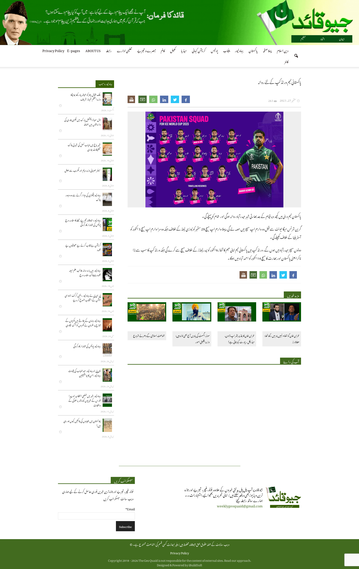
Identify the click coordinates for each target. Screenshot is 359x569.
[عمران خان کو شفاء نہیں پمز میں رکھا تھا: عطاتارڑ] (281, 312)
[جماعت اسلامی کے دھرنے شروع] (147, 312)
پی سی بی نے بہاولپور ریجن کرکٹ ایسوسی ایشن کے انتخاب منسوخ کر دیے (83, 297)
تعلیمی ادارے (124, 50)
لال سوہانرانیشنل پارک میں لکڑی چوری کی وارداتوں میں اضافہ (82, 121)
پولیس (214, 50)
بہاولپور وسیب (105, 83)
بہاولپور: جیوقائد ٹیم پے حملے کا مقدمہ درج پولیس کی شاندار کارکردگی (83, 222)
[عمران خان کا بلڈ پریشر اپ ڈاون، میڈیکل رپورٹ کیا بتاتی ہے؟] (237, 312)
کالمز (286, 61)
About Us (93, 50)
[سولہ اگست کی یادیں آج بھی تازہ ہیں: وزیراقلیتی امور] (191, 312)
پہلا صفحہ (267, 50)
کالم (163, 50)
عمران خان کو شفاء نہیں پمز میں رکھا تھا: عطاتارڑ (281, 338)
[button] (296, 56)
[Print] (132, 99)
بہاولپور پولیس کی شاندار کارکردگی (87, 345)
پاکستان (253, 50)
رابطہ (109, 50)
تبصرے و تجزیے (146, 50)
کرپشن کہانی (198, 50)
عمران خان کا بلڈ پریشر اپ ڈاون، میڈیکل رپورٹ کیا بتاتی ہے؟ (239, 338)
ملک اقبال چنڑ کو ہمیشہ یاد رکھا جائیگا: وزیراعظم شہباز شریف (85, 96)
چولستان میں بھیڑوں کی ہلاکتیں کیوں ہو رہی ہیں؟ (82, 423)
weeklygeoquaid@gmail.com (240, 505)
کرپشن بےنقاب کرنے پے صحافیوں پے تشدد (83, 247)
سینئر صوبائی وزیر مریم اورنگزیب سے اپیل (83, 170)
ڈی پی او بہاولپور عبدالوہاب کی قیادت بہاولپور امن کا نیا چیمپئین (84, 372)
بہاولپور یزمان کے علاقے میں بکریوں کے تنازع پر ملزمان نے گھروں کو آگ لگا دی (83, 322)
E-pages (73, 50)
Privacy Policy (53, 50)
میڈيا (184, 50)
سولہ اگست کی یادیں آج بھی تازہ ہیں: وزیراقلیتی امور (192, 338)
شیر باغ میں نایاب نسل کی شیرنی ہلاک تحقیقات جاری (84, 146)
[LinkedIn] (164, 99)
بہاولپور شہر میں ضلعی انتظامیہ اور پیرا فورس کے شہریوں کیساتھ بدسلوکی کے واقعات (85, 400)
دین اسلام (282, 50)
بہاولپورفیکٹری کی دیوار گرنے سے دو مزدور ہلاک (83, 197)
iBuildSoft (195, 564)
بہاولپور (239, 50)
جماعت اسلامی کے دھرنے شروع (149, 335)
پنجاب (226, 50)
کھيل (173, 50)
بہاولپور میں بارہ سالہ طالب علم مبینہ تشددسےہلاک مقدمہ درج (85, 272)
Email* (130, 508)
